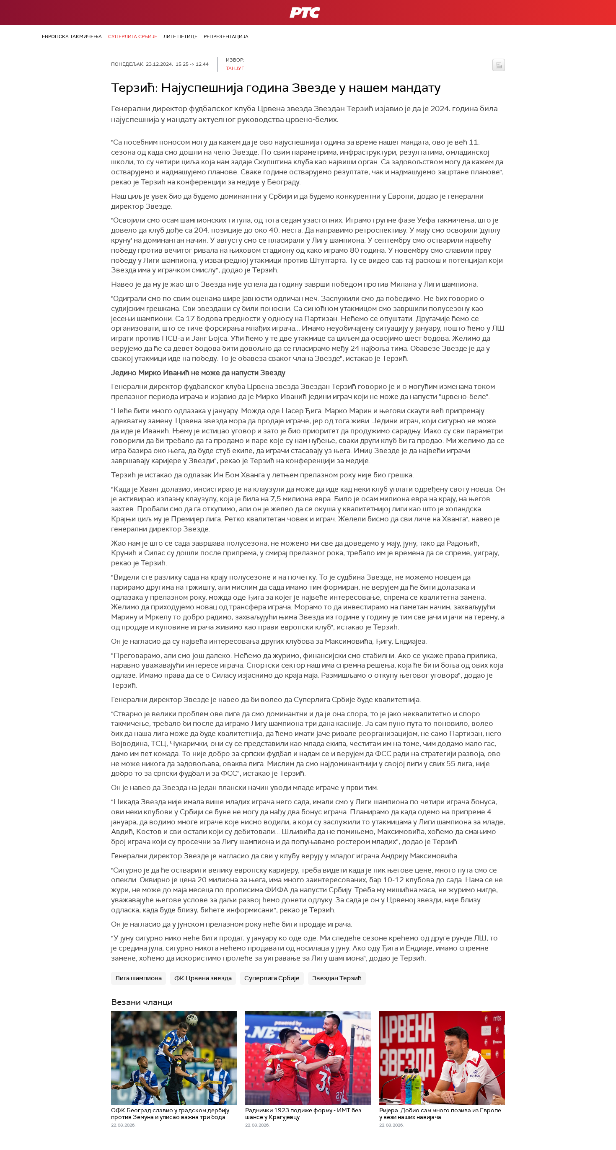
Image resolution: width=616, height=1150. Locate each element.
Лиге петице (180, 36)
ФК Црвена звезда (203, 978)
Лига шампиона (138, 978)
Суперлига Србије (132, 36)
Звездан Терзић (337, 978)
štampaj (498, 65)
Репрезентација (226, 36)
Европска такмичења (72, 36)
